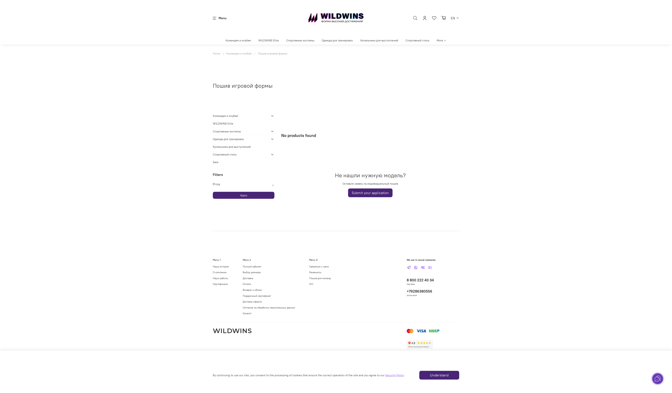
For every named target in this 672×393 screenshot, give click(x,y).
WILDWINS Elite (268, 40)
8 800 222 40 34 (420, 280)
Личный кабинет (252, 266)
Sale (215, 162)
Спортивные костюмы (300, 40)
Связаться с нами (319, 266)
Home (216, 53)
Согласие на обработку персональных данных (269, 307)
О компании (219, 272)
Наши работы (220, 278)
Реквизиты (315, 272)
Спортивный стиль (417, 40)
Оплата (247, 284)
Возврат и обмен (252, 290)
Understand (439, 375)
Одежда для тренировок (337, 40)
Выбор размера (252, 272)
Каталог (247, 313)
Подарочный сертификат (257, 295)
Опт (311, 284)
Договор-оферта (252, 301)
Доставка (248, 278)
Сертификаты (220, 284)
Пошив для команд (320, 278)
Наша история (221, 266)
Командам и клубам (238, 40)
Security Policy (394, 375)
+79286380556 (419, 291)
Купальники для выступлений (379, 40)
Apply (243, 195)
